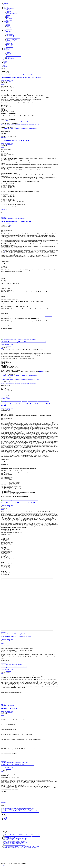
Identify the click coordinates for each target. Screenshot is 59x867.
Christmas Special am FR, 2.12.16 (25, 809)
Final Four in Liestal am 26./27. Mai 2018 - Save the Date (17, 765)
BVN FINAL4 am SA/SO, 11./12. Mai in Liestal (15, 140)
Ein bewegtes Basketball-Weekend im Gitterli (14, 667)
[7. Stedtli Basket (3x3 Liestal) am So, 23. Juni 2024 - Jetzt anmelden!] (17, 74)
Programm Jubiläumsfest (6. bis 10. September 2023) (16, 221)
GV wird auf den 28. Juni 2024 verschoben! (13, 843)
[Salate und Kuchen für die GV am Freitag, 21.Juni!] (13, 633)
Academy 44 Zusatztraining (9, 837)
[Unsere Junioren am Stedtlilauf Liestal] (10, 810)
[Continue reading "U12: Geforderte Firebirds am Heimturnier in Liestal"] (15, 839)
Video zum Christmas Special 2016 (26, 808)
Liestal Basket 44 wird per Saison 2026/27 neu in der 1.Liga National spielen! (21, 834)
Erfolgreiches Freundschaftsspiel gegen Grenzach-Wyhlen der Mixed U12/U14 (21, 846)
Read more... (3, 137)
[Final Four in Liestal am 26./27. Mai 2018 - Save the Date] (14, 762)
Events (2, 84)
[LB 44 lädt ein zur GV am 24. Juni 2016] (10, 812)
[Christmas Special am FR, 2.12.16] (9, 809)
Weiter (5, 818)
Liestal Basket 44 (9, 144)
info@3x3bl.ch (4, 397)
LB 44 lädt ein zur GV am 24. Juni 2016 (29, 812)
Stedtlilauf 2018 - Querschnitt (9, 708)
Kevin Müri (8, 81)
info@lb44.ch (4, 209)
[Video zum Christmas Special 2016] (9, 808)
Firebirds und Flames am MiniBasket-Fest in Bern (14, 841)
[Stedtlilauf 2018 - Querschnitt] (8, 705)
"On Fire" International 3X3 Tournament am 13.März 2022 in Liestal (21, 503)
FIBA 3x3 (41, 371)
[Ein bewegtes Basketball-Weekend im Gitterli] (11, 664)
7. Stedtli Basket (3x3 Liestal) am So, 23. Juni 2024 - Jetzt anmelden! (21, 77)
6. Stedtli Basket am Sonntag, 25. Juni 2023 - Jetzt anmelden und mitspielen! (23, 342)
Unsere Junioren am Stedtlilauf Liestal (28, 810)
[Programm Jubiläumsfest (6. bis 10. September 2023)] (13, 218)
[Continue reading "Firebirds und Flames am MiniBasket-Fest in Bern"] (15, 842)
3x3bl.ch (4, 251)
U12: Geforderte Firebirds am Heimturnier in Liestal (15, 838)
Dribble (5, 4)
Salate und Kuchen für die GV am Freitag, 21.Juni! (16, 636)
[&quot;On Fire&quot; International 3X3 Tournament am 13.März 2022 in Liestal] (19, 500)
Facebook (5, 3)
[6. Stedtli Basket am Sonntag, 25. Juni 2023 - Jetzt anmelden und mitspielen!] (18, 339)
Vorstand (8, 409)
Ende (5, 819)
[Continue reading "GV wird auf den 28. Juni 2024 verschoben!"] (14, 845)
